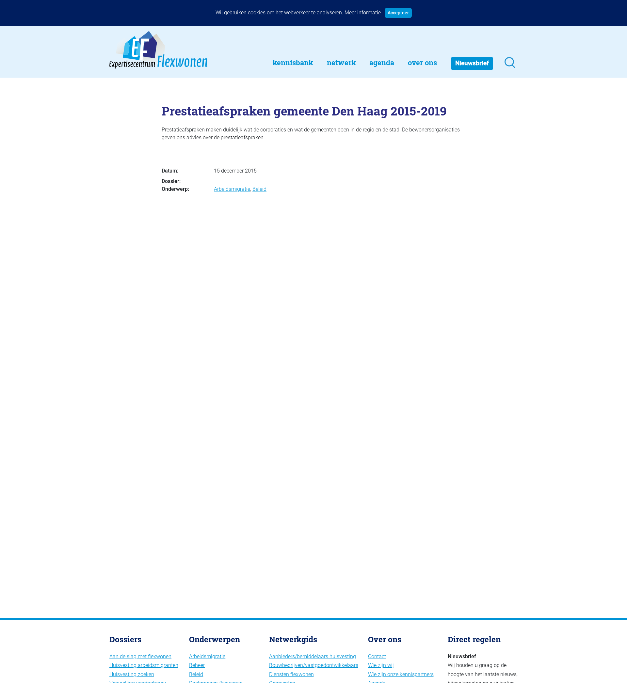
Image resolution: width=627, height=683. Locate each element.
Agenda (381, 62)
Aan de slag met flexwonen (140, 656)
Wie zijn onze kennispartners (401, 674)
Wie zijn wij (381, 665)
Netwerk (341, 62)
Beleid (259, 189)
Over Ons (422, 62)
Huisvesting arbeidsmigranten (143, 665)
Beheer (197, 665)
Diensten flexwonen (291, 674)
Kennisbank (293, 62)
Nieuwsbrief (472, 63)
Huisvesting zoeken (131, 674)
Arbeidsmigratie (232, 189)
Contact (377, 656)
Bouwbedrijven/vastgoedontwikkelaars (313, 665)
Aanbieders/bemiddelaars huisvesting (312, 656)
